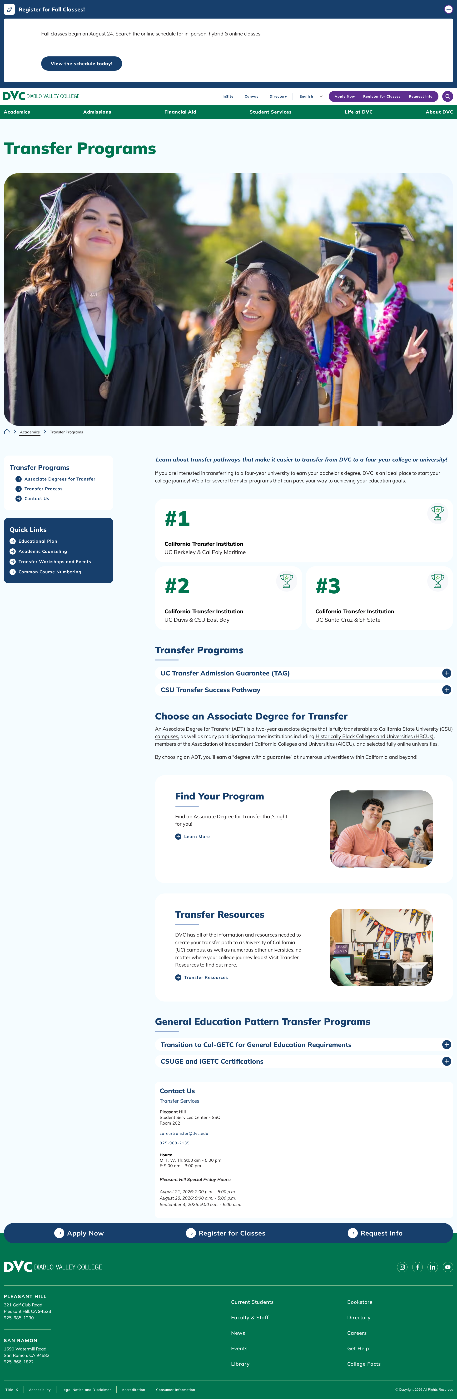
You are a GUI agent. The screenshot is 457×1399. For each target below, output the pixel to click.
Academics (30, 432)
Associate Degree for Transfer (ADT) (204, 729)
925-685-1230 (19, 1317)
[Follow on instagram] (402, 1267)
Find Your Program (219, 796)
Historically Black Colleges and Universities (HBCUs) (375, 736)
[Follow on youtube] (448, 1267)
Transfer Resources (219, 914)
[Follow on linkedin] (432, 1267)
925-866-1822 (19, 1361)
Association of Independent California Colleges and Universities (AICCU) (272, 744)
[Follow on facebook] (417, 1267)
